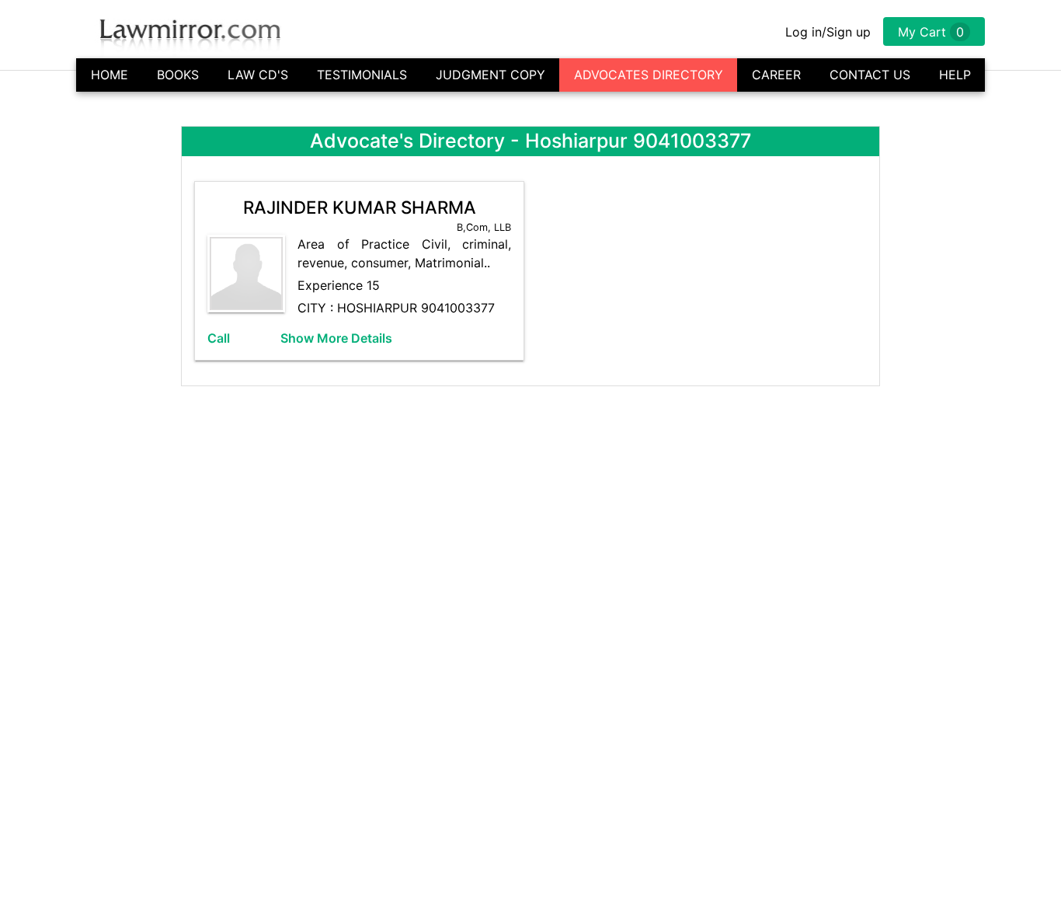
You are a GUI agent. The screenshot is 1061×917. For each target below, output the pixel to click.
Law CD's (258, 74)
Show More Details (336, 338)
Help (955, 74)
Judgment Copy (490, 74)
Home (109, 74)
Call (218, 338)
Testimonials (362, 74)
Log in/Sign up (828, 32)
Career (776, 74)
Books (178, 74)
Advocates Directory (648, 74)
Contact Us (870, 74)
